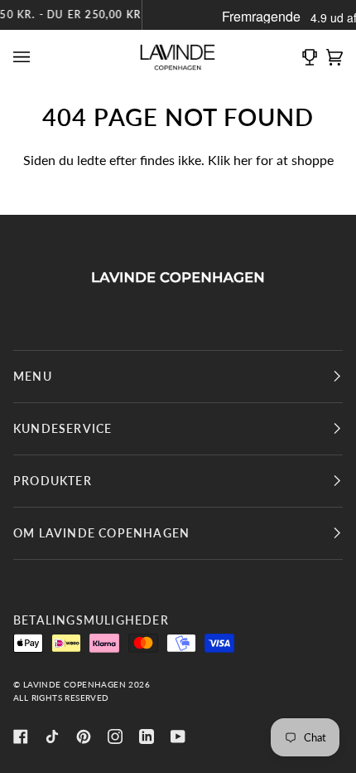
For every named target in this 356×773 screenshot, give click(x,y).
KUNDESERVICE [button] (62, 428)
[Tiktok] (52, 736)
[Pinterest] (83, 736)
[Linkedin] (146, 736)
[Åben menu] (25, 57)
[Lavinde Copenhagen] (178, 277)
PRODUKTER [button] (52, 481)
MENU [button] (32, 376)
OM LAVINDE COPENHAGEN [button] (101, 533)
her (243, 160)
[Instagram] (115, 736)
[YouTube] (178, 736)
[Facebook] (20, 736)
